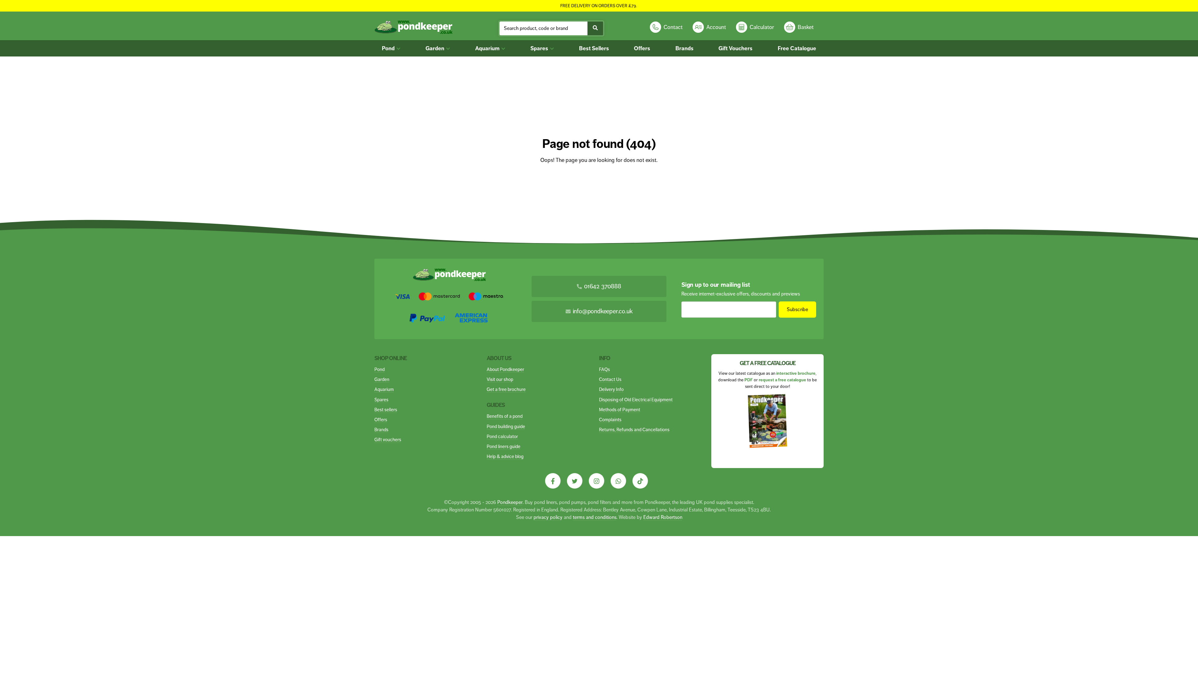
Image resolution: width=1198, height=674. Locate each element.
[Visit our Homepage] (413, 27)
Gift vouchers (387, 439)
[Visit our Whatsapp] (618, 481)
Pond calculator (502, 436)
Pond (389, 48)
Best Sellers (594, 48)
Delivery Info (611, 389)
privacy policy (547, 517)
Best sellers (385, 409)
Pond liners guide (503, 446)
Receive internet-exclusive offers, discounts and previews (740, 294)
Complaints (610, 419)
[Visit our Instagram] (596, 481)
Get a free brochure (506, 389)
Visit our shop (500, 379)
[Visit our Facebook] (553, 481)
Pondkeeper (510, 502)
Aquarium (488, 48)
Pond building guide (506, 426)
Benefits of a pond (505, 416)
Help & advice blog (505, 456)
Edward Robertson (662, 517)
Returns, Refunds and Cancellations (634, 429)
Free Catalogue (797, 48)
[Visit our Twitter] (574, 481)
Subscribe (797, 309)
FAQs (604, 369)
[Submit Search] (595, 28)
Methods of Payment (619, 409)
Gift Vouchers (735, 48)
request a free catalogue (782, 380)
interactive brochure (796, 373)
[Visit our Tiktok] (640, 481)
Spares (539, 48)
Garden (436, 48)
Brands (684, 48)
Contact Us (610, 379)
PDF (748, 380)
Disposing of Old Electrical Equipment (636, 399)
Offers (642, 48)
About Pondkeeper (505, 369)
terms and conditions (594, 517)
